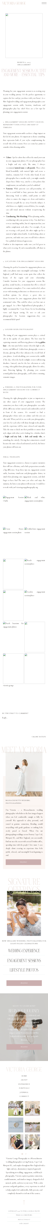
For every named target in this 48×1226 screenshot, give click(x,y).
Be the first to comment (15, 713)
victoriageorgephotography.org (27, 487)
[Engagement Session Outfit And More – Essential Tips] (24, 35)
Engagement (24, 65)
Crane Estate (25, 309)
